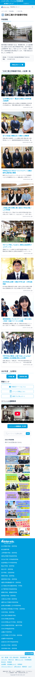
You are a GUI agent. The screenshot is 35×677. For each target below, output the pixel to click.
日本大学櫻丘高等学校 (7, 619)
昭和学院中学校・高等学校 (9, 579)
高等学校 (22, 376)
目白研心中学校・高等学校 (9, 645)
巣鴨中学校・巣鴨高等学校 (9, 592)
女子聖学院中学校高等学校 (9, 589)
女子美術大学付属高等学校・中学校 (11, 586)
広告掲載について (11, 664)
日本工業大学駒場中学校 (8, 615)
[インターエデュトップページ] (17, 542)
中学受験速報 (28, 659)
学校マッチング (9, 3)
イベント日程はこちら (18, 391)
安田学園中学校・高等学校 (9, 648)
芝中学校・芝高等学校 (7, 572)
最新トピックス (19, 659)
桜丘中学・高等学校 (7, 569)
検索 (28, 433)
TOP (2, 657)
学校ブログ (11, 659)
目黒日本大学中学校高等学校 (9, 642)
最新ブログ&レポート (18, 396)
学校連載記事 (23, 657)
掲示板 (6, 657)
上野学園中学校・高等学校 (9, 553)
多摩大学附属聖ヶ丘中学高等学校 (11, 605)
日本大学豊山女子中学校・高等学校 (11, 622)
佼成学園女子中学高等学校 (9, 563)
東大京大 (3, 662)
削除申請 (24, 666)
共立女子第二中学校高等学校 (9, 559)
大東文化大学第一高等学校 (9, 599)
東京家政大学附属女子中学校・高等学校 (13, 609)
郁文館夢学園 (5, 549)
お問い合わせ (17, 666)
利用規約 (20, 664)
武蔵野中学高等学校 (7, 638)
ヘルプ (29, 666)
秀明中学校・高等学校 (7, 576)
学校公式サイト (16, 65)
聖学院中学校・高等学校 (8, 596)
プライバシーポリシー (7, 666)
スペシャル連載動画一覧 (16, 426)
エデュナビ (4, 659)
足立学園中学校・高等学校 (9, 546)
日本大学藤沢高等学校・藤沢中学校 (11, 625)
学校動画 (9, 662)
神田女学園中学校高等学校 (9, 556)
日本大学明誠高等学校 (7, 629)
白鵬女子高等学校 (6, 632)
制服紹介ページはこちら (19, 387)
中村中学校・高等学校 (7, 612)
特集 (29, 657)
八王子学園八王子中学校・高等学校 (11, 635)
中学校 (10, 376)
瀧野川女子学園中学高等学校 (9, 602)
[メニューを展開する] (32, 7)
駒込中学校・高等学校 (7, 566)
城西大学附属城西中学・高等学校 (11, 582)
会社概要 (3, 664)
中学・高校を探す (14, 657)
